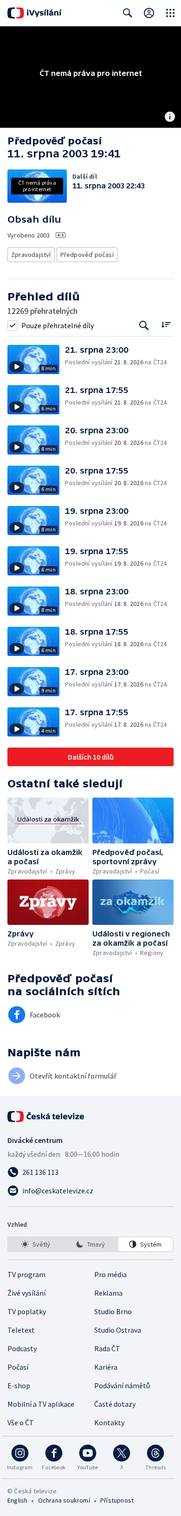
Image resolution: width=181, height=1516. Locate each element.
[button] (36, 359)
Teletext (21, 1330)
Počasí (17, 1367)
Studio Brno (113, 1311)
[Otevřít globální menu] (170, 13)
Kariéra (105, 1367)
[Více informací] (169, 117)
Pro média (110, 1274)
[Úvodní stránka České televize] (46, 1116)
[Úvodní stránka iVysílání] (34, 13)
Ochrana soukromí (64, 1500)
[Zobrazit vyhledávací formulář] (127, 13)
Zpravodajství (31, 254)
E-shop (18, 1385)
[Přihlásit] (149, 13)
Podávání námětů (122, 1385)
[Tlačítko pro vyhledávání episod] (144, 325)
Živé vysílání (26, 1293)
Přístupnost (117, 1500)
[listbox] (90, 1244)
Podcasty (22, 1348)
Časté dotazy (115, 1404)
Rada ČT (107, 1348)
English (17, 1500)
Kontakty (109, 1422)
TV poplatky (26, 1311)
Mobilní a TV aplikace (40, 1404)
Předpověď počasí (87, 254)
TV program (26, 1274)
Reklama (108, 1293)
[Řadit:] (166, 324)
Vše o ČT (20, 1422)
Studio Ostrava (117, 1330)
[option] (35, 1244)
